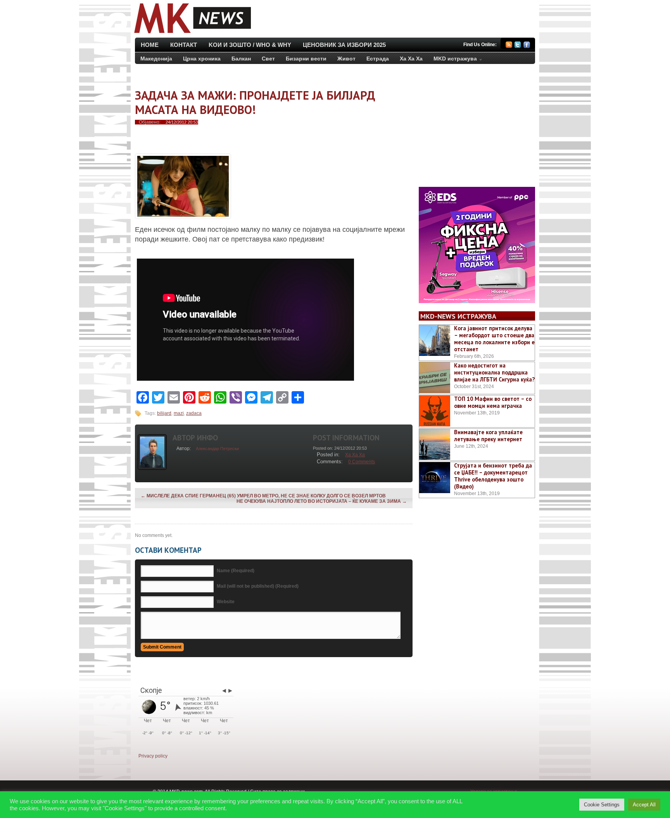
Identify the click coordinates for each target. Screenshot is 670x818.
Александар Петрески (217, 448)
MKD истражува (452, 60)
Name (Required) (235, 570)
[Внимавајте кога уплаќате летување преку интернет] (434, 444)
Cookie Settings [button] (602, 805)
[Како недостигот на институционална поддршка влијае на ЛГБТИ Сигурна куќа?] (434, 377)
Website (226, 601)
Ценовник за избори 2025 (344, 44)
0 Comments (361, 461)
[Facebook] (526, 46)
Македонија (156, 58)
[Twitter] (517, 46)
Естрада (377, 58)
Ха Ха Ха (411, 58)
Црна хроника (202, 58)
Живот (346, 58)
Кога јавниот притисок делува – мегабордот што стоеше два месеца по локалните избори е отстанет (494, 338)
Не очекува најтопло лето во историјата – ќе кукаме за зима (322, 501)
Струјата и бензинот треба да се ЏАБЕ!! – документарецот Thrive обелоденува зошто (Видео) (493, 476)
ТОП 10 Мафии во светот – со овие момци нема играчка (493, 402)
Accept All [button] (644, 805)
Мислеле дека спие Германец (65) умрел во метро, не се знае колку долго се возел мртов (263, 496)
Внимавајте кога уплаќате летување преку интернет (488, 435)
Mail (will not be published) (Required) (258, 586)
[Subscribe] (508, 46)
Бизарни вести (306, 58)
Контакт (183, 44)
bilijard (164, 413)
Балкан (241, 58)
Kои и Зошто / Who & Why (250, 44)
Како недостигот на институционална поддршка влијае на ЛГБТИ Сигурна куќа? (494, 372)
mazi (179, 413)
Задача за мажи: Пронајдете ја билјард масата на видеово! (255, 102)
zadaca (194, 413)
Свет (268, 58)
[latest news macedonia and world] (191, 34)
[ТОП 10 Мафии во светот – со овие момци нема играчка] (434, 410)
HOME (150, 44)
